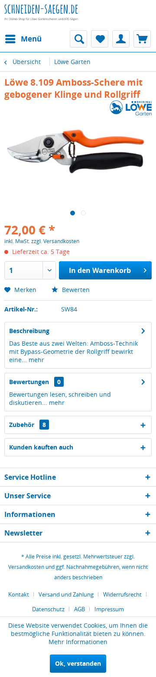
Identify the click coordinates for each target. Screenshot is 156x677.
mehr (35, 360)
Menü (31, 39)
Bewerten (75, 290)
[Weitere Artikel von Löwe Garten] (131, 108)
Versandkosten (26, 567)
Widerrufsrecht (122, 594)
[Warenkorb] (142, 39)
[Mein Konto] (121, 39)
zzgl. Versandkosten (55, 241)
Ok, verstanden (78, 663)
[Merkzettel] (99, 39)
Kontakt (18, 594)
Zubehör (27, 424)
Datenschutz (48, 609)
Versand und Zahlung (66, 594)
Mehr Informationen (78, 642)
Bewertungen (29, 382)
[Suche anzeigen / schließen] (78, 39)
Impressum (109, 609)
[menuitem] (23, 39)
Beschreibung (29, 331)
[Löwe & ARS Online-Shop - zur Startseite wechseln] (41, 19)
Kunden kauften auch (41, 447)
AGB (79, 609)
